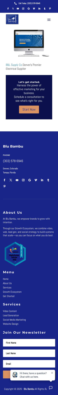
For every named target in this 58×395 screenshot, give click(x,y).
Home (5, 279)
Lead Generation (11, 315)
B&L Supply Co (14, 65)
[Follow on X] (13, 8)
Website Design (10, 323)
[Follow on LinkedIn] (39, 9)
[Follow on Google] (28, 9)
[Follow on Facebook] (8, 9)
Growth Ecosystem (12, 291)
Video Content (10, 311)
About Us (7, 283)
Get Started (8, 296)
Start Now (29, 109)
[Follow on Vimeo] (34, 9)
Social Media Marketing (14, 319)
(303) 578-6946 (33, 3)
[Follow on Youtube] (18, 9)
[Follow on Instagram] (23, 9)
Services (7, 287)
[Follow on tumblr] (45, 9)
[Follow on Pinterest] (50, 9)
